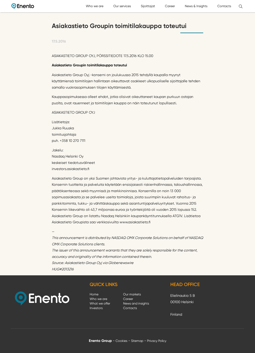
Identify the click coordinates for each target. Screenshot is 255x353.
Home (94, 294)
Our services (122, 6)
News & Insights (196, 6)
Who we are (94, 6)
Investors (96, 308)
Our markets (132, 294)
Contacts (224, 6)
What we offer (100, 303)
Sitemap (137, 341)
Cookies (121, 341)
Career (170, 6)
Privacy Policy (156, 341)
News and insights (136, 303)
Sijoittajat (148, 6)
